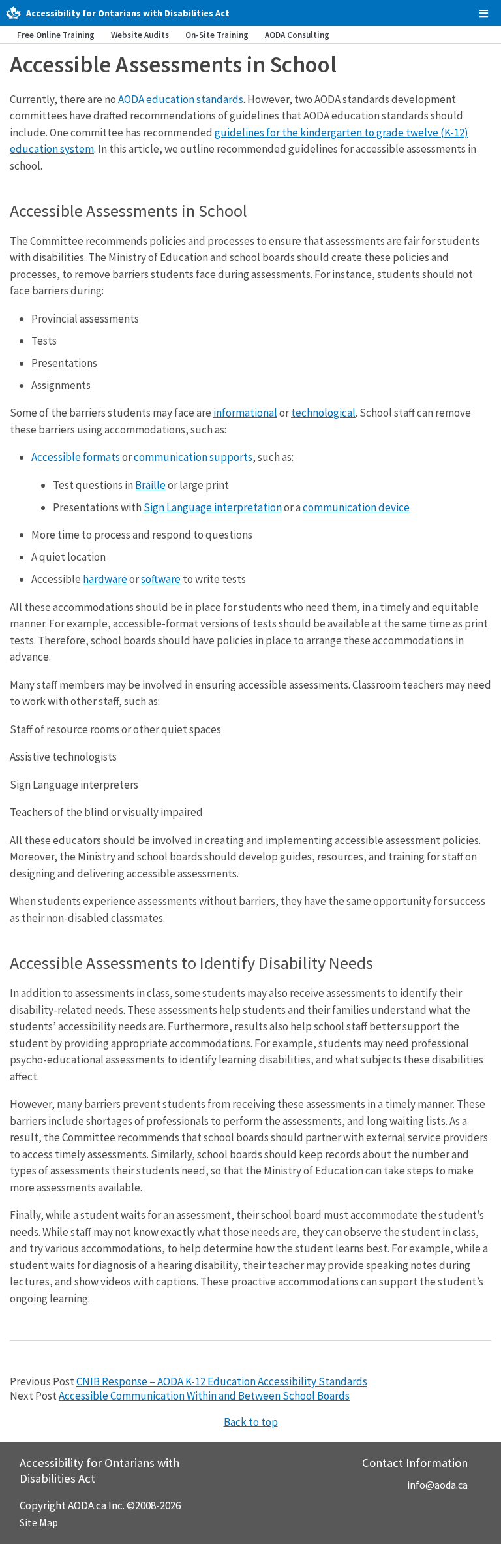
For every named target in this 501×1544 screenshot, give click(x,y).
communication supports (193, 457)
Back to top (251, 1422)
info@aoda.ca (437, 1484)
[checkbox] (483, 13)
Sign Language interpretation (213, 507)
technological (323, 412)
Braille (150, 485)
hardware (105, 579)
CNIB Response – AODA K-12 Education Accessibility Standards (221, 1381)
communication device (356, 507)
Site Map (39, 1522)
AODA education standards (180, 99)
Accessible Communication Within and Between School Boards (204, 1396)
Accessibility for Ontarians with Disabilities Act (128, 13)
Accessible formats (75, 457)
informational (245, 412)
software (161, 579)
